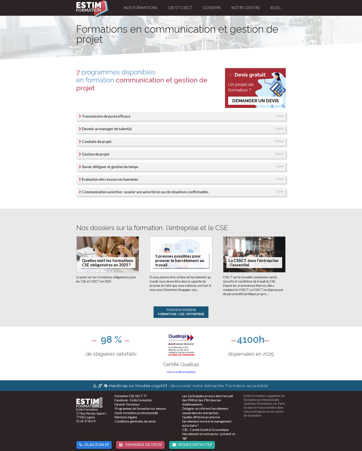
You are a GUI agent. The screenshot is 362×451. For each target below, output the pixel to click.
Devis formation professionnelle (136, 413)
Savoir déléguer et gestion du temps (109, 167)
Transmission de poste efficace (105, 116)
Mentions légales (126, 417)
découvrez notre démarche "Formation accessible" (189, 385)
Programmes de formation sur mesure (140, 408)
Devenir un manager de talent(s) (106, 129)
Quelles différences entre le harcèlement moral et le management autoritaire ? (206, 421)
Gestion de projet (95, 154)
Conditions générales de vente (135, 421)
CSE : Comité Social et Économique (205, 430)
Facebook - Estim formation (133, 400)
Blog (275, 7)
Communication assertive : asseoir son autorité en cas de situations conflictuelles (144, 192)
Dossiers (212, 7)
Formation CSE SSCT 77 (131, 396)
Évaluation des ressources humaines (109, 179)
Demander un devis (255, 100)
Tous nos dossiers (181, 312)
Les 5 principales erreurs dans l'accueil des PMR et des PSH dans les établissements (207, 400)
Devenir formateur (127, 404)
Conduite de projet (96, 141)
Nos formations (140, 7)
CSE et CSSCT (180, 7)
